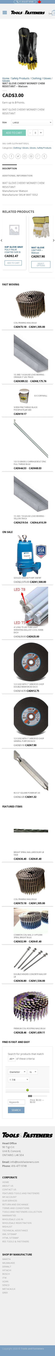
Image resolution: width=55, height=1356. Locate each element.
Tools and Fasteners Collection (22, 1211)
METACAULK (8, 1288)
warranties (9, 1215)
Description (9, 168)
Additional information (17, 175)
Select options (41, 264)
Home (5, 78)
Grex (5, 1292)
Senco (5, 1285)
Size (4, 122)
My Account (9, 1196)
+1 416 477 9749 (25, 1)
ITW (4, 1277)
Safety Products (20, 78)
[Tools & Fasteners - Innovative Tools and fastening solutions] (28, 11)
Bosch (6, 1273)
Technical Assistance (15, 1230)
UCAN (5, 1281)
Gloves (6, 80)
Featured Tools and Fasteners (20, 1193)
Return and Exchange (15, 1204)
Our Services (9, 1200)
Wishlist (7, 1226)
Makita (6, 1259)
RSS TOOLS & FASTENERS (15, 1241)
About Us (7, 1185)
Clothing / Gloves (41, 78)
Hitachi (6, 1270)
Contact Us (9, 1189)
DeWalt (6, 1266)
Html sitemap (10, 1237)
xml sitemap (9, 1234)
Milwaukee (8, 1262)
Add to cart (14, 132)
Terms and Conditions (15, 1208)
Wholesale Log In (12, 1219)
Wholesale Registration (16, 1223)
